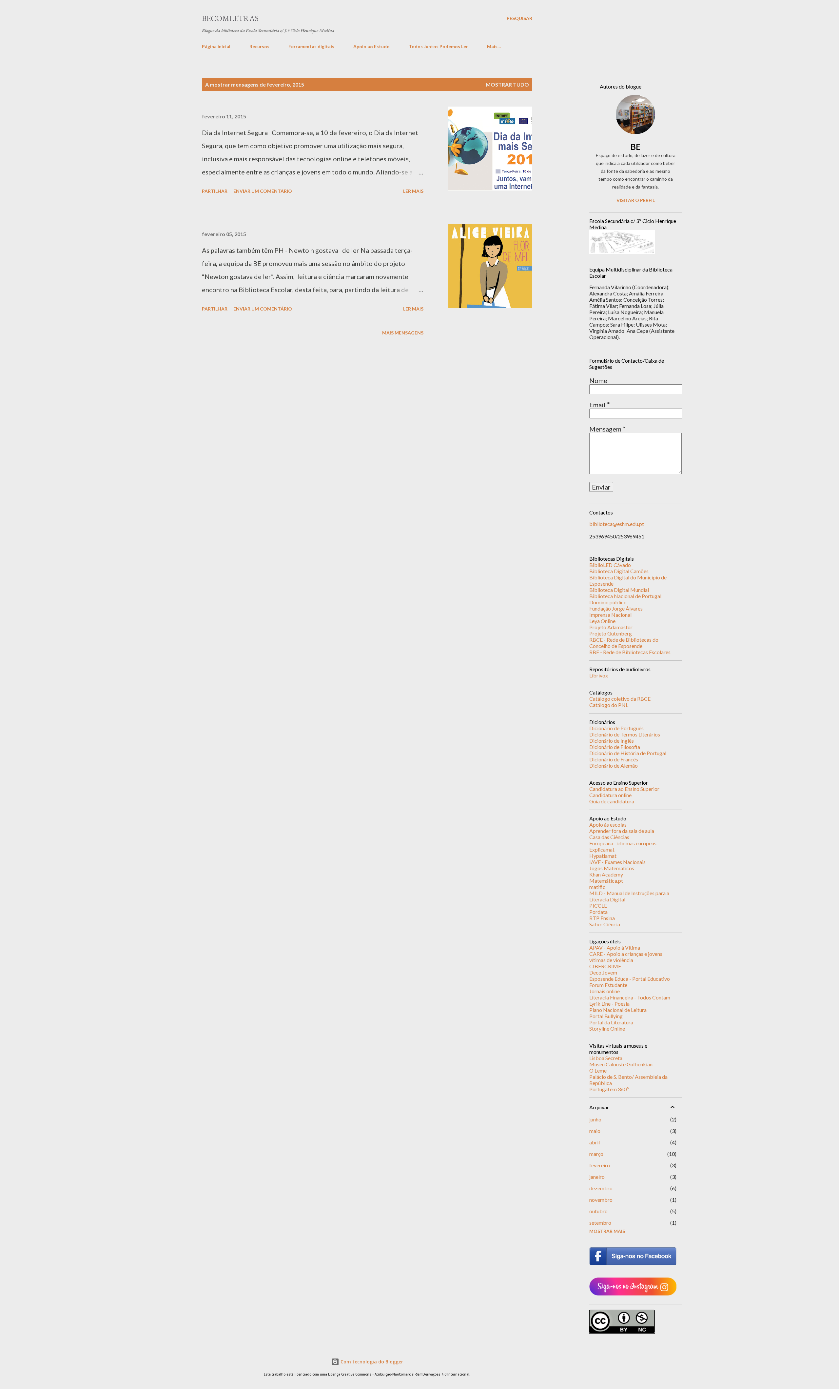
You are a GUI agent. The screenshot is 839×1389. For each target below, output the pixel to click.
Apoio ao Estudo (371, 46)
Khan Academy (606, 874)
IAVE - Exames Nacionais (617, 862)
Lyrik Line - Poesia (609, 1003)
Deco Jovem (603, 972)
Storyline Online (607, 1028)
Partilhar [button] (214, 191)
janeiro (597, 1177)
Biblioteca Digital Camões (619, 571)
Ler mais (413, 191)
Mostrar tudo (507, 84)
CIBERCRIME (605, 966)
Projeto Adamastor (611, 627)
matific (597, 887)
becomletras (230, 18)
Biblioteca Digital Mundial (619, 590)
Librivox (598, 675)
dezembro (601, 1188)
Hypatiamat (602, 856)
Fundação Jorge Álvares (616, 608)
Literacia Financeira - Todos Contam (629, 997)
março (596, 1154)
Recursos (259, 46)
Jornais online (604, 991)
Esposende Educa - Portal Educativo (629, 979)
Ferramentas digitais (311, 46)
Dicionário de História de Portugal (627, 753)
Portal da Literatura (611, 1022)
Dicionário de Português (616, 728)
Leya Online (602, 621)
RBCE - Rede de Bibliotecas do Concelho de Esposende (623, 642)
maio (594, 1131)
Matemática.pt (606, 880)
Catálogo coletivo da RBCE (620, 698)
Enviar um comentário (262, 191)
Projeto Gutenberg (610, 633)
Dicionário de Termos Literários (624, 734)
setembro (600, 1222)
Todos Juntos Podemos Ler (438, 46)
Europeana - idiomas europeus (622, 843)
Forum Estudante (608, 985)
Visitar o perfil (635, 200)
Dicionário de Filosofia (614, 747)
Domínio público (608, 602)
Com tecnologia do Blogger (371, 1362)
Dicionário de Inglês (611, 740)
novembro (601, 1200)
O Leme (598, 1070)
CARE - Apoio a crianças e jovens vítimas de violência (625, 957)
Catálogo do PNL (608, 705)
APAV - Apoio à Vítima (614, 947)
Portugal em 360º (609, 1089)
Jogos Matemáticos (611, 868)
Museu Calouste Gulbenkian (621, 1064)
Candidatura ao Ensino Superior (624, 789)
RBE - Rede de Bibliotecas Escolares (630, 652)
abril (594, 1142)
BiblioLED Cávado (610, 565)
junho (595, 1119)
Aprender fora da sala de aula (621, 831)
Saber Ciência (604, 924)
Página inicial (216, 46)
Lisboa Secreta (605, 1058)
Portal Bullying (606, 1016)
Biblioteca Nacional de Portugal (625, 596)
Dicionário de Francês (613, 759)
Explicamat (602, 849)
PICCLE (598, 905)
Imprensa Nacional (610, 615)
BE (635, 146)
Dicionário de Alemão (613, 765)
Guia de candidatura (611, 801)
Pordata (598, 912)
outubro (598, 1211)
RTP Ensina (602, 918)
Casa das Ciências (609, 837)
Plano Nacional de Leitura (618, 1010)
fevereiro (599, 1165)
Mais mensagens (402, 332)
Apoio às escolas (608, 824)
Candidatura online (610, 795)
